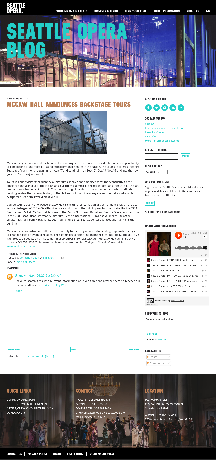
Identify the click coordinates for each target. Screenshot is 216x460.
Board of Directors (21, 400)
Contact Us (14, 454)
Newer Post (14, 349)
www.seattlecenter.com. (22, 246)
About (57, 454)
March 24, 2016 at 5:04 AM (44, 276)
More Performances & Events (162, 141)
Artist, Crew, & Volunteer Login (30, 408)
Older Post (133, 349)
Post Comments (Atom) (39, 356)
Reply (18, 291)
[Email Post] (62, 258)
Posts (153, 357)
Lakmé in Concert (155, 132)
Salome (149, 124)
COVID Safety (16, 413)
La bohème (151, 136)
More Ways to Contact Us (94, 417)
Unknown (21, 276)
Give (209, 11)
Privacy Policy (38, 454)
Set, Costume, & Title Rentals (28, 404)
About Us (193, 11)
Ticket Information (167, 11)
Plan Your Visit (135, 11)
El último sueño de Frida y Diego (164, 128)
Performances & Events (71, 11)
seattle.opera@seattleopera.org (106, 413)
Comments (156, 363)
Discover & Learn (106, 11)
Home (73, 349)
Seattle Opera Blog (67, 40)
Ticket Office (75, 454)
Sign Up (150, 203)
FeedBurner (161, 339)
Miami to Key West (56, 285)
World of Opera (25, 262)
